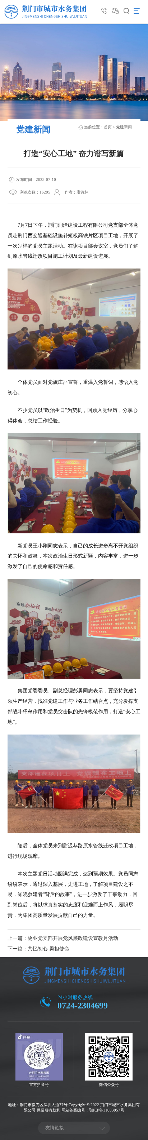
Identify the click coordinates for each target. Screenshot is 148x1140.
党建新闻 (124, 127)
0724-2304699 (82, 1005)
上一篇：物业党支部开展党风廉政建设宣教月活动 (63, 938)
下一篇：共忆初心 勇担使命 (38, 948)
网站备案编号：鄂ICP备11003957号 (92, 1110)
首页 (108, 127)
